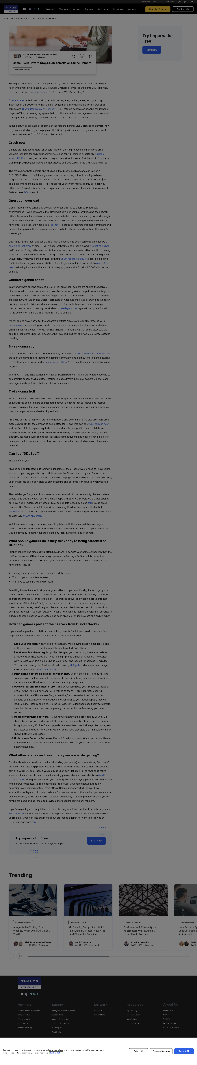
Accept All (184, 1051)
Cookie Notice (56, 1053)
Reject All (138, 1051)
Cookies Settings (161, 1051)
